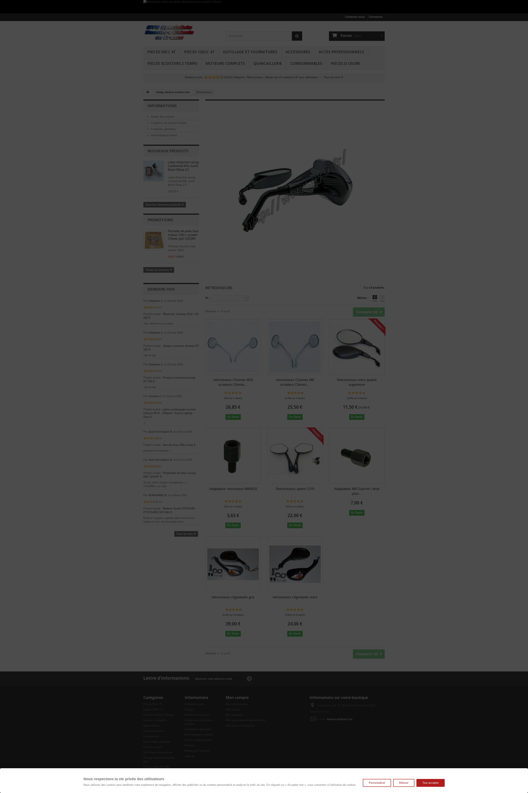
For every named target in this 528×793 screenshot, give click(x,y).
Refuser (403, 782)
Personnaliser (377, 782)
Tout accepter (430, 782)
